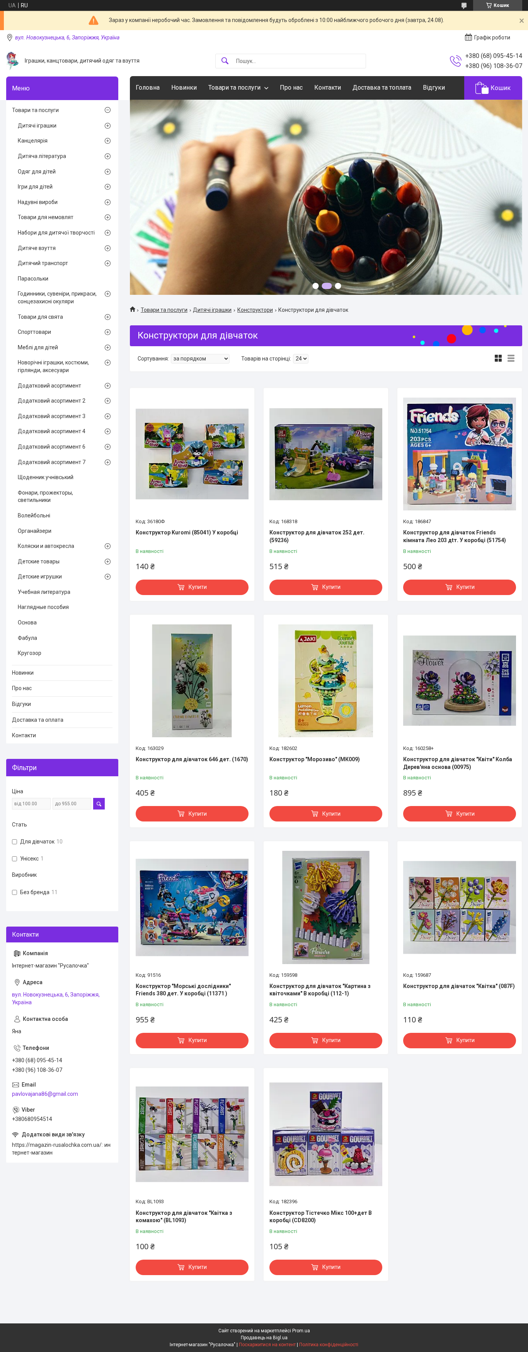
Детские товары (39, 561)
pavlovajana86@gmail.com (45, 1094)
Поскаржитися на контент (267, 1344)
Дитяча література (42, 156)
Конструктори (255, 310)
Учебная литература (44, 592)
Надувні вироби (38, 202)
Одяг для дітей (37, 171)
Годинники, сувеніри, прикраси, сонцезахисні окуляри (57, 297)
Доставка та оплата (37, 720)
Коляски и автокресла (46, 546)
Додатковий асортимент (49, 386)
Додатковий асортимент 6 (51, 447)
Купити (198, 587)
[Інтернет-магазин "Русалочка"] (12, 60)
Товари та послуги (234, 87)
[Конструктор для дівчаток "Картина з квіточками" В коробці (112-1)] (325, 907)
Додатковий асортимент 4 (51, 431)
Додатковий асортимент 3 (51, 416)
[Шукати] (225, 61)
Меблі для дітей (38, 347)
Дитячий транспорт (43, 263)
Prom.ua (301, 1330)
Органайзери (34, 531)
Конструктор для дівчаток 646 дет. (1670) (192, 759)
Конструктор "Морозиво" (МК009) (314, 759)
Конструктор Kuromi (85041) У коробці (187, 532)
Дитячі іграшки (212, 310)
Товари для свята (40, 317)
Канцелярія (33, 141)
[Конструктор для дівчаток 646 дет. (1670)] (192, 680)
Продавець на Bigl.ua (264, 1337)
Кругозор (29, 653)
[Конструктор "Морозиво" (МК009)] (325, 680)
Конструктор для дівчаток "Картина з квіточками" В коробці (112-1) (320, 990)
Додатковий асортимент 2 (51, 401)
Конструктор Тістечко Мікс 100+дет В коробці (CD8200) (320, 1217)
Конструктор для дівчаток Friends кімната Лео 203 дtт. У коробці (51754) (454, 536)
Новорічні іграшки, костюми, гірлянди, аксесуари (53, 366)
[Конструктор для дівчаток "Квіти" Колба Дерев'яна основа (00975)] (459, 680)
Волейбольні (34, 515)
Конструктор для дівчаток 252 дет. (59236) (316, 536)
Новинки (184, 87)
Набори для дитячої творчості (56, 233)
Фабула (27, 638)
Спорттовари (34, 332)
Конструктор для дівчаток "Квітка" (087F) (459, 986)
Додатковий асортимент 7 (51, 462)
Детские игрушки (40, 576)
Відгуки (434, 87)
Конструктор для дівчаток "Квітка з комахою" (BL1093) (184, 1217)
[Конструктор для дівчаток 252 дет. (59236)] (325, 454)
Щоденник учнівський (45, 477)
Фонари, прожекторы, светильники (45, 496)
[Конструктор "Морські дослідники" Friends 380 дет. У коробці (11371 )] (192, 907)
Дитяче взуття (37, 248)
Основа (27, 622)
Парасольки (33, 279)
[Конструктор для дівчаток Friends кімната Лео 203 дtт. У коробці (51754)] (459, 454)
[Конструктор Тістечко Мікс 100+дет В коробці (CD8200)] (325, 1134)
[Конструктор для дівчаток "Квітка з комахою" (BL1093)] (192, 1134)
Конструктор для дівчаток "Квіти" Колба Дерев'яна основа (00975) (457, 763)
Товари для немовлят (45, 217)
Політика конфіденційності (328, 1344)
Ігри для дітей (35, 187)
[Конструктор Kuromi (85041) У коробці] (192, 454)
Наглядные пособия (43, 607)
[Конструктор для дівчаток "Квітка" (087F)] (459, 907)
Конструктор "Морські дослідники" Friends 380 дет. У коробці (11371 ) (183, 990)
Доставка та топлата (382, 87)
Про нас (291, 87)
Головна (148, 87)
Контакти (327, 87)
